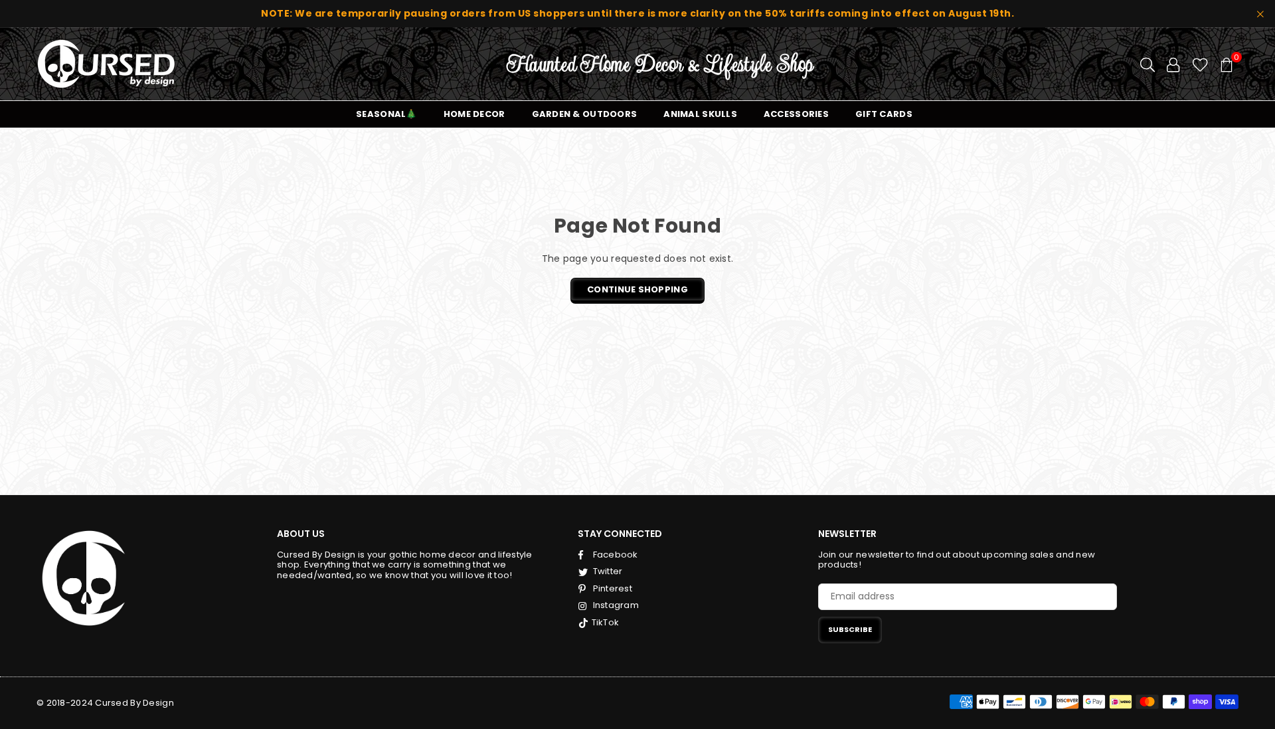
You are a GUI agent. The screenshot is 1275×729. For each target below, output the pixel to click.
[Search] (1147, 64)
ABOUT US (301, 533)
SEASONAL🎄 (386, 114)
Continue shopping (637, 289)
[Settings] (1173, 64)
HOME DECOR (474, 114)
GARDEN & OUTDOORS (585, 114)
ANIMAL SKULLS (700, 114)
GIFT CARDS (883, 114)
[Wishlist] (1200, 64)
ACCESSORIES (796, 114)
